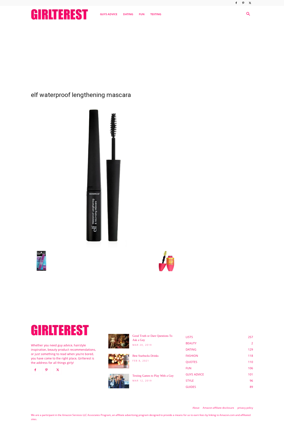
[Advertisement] (142, 55)
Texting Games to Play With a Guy (153, 375)
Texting (155, 14)
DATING (128, 14)
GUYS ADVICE (108, 14)
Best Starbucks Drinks (145, 355)
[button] (248, 14)
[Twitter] (250, 3)
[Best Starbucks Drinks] (118, 361)
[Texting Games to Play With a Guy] (118, 381)
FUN (141, 14)
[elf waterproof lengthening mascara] (103, 246)
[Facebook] (236, 3)
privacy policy (245, 408)
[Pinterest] (243, 3)
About (196, 408)
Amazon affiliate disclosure (218, 408)
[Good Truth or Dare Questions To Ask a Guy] (118, 341)
